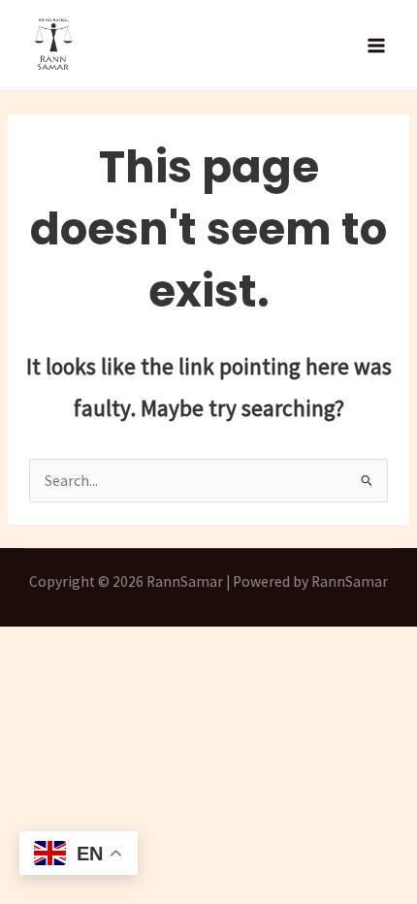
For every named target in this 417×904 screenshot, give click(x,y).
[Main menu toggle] (377, 45)
